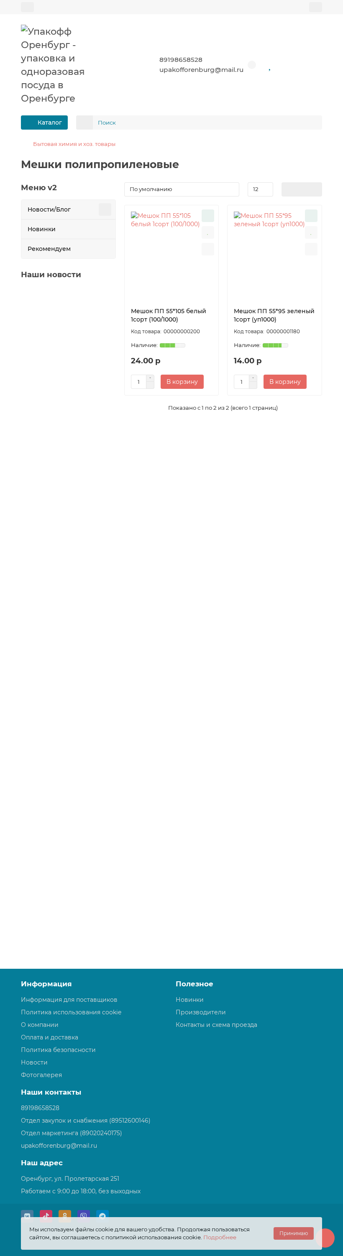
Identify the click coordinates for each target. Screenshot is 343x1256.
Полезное (194, 984)
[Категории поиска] (84, 122)
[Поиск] (313, 122)
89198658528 (180, 60)
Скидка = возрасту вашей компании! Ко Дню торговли (68, 791)
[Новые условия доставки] (68, 600)
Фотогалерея (41, 1075)
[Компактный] (315, 189)
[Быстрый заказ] (208, 215)
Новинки (42, 229)
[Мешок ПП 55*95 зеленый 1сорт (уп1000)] (274, 254)
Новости (34, 1062)
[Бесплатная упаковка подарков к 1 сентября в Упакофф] (68, 466)
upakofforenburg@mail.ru (201, 70)
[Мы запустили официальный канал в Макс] (68, 857)
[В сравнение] (208, 249)
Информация (46, 984)
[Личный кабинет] (315, 7)
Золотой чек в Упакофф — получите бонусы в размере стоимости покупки (67, 396)
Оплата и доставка (49, 1037)
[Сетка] (288, 189)
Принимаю (293, 1233)
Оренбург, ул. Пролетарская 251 (70, 1178)
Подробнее (219, 1237)
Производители (201, 1012)
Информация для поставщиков (69, 999)
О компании (40, 1025)
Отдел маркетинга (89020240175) (71, 1133)
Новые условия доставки (62, 662)
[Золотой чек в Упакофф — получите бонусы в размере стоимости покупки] (68, 325)
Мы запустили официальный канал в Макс (62, 924)
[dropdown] (27, 7)
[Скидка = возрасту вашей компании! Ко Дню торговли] (68, 724)
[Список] (302, 189)
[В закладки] (208, 232)
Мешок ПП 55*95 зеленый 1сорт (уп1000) (274, 315)
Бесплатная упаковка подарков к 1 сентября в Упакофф (67, 533)
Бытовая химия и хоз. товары (74, 143)
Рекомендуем (49, 249)
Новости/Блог (49, 209)
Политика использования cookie (71, 1012)
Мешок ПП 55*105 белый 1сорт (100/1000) (168, 315)
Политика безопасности (58, 1050)
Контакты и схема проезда (216, 1025)
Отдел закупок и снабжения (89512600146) (86, 1120)
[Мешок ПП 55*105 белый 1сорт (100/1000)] (171, 254)
